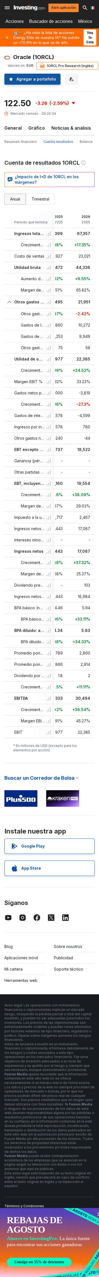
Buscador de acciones (51, 21)
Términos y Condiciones (24, 1206)
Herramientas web (20, 980)
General (13, 128)
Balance (86, 142)
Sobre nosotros (68, 946)
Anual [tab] (15, 199)
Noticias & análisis (71, 128)
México (85, 21)
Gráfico (36, 128)
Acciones (15, 21)
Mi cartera (13, 969)
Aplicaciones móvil (21, 957)
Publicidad (63, 957)
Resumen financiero (20, 142)
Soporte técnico (68, 969)
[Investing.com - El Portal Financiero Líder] (29, 7)
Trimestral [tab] (40, 199)
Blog (8, 946)
